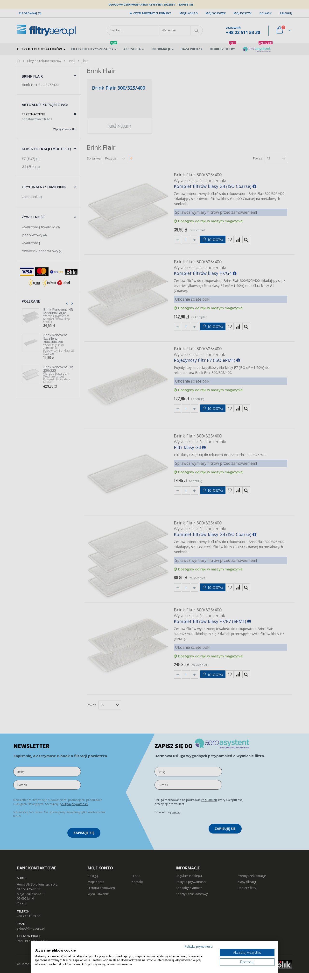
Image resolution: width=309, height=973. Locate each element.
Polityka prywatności (199, 947)
